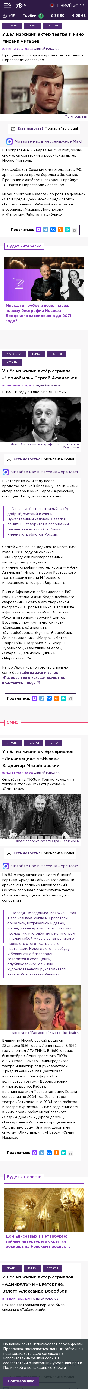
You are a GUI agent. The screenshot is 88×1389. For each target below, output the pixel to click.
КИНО (32, 25)
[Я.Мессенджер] (67, 229)
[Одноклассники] (60, 229)
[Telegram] (45, 229)
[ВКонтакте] (53, 229)
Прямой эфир (70, 5)
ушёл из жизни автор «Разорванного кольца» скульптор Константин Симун (34, 678)
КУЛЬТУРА (14, 354)
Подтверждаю (21, 1381)
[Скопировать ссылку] (74, 230)
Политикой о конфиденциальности (34, 1367)
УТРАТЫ (12, 25)
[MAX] (38, 229)
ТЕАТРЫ (52, 25)
